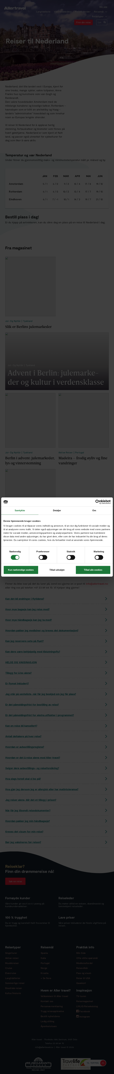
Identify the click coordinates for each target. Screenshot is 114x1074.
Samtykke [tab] (20, 510)
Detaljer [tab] (57, 510)
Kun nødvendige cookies (21, 570)
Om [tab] (94, 510)
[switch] (43, 557)
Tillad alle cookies (93, 570)
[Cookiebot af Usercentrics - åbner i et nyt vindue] (98, 502)
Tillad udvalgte (57, 570)
